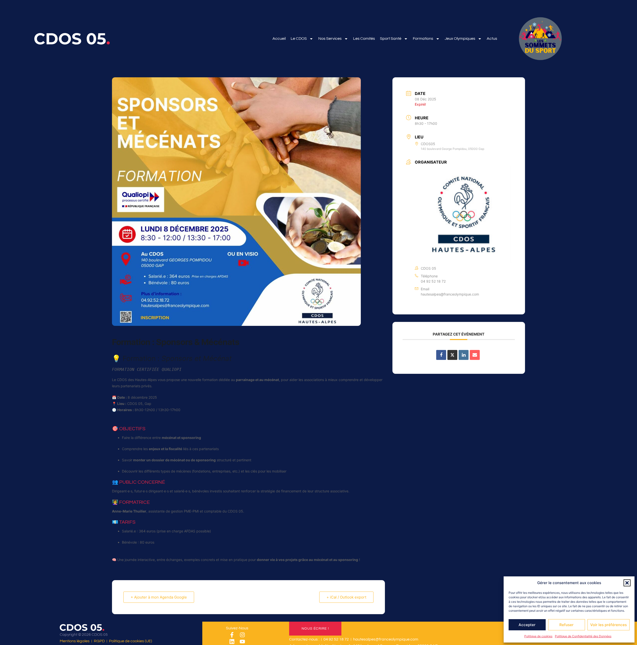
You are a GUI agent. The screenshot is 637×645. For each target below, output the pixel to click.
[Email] (475, 355)
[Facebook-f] (232, 635)
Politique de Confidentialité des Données (583, 636)
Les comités (364, 39)
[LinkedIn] (464, 355)
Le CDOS (299, 39)
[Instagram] (242, 635)
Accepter (527, 624)
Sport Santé (390, 39)
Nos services (330, 39)
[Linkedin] (232, 641)
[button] (627, 582)
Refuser (566, 624)
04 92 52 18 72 (433, 281)
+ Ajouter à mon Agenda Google (159, 597)
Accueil (279, 39)
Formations (423, 39)
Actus (492, 39)
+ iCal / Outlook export (346, 597)
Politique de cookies (538, 636)
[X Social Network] (452, 355)
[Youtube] (242, 641)
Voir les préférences (608, 624)
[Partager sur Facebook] (441, 355)
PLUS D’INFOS (127, 420)
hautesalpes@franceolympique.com (450, 294)
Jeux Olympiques (460, 39)
